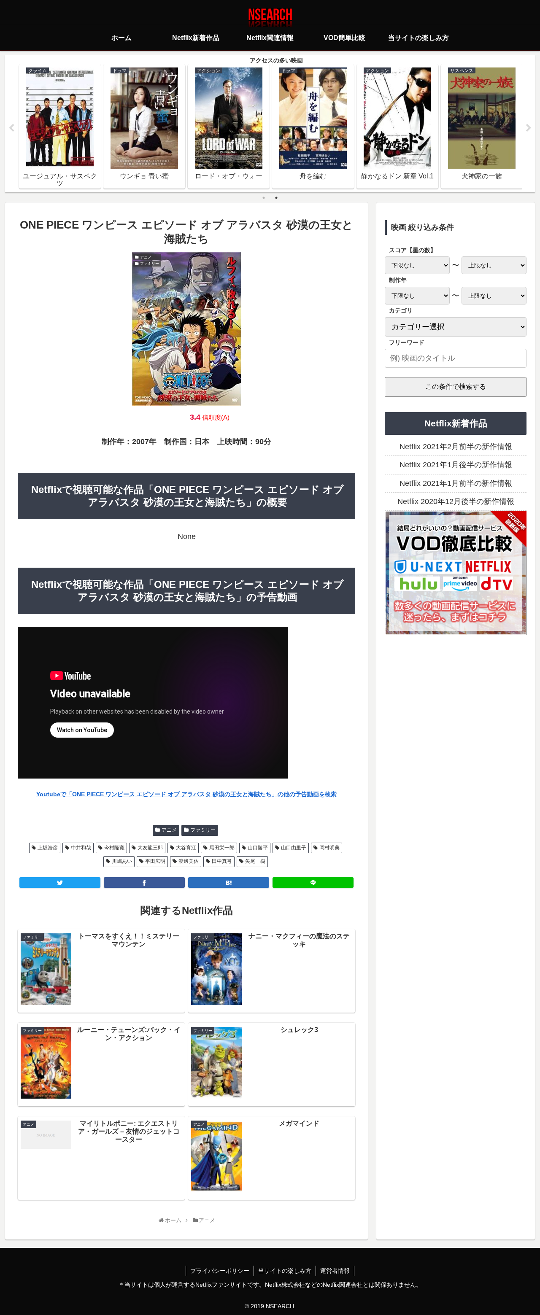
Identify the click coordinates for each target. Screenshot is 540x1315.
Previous (11, 128)
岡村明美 (329, 848)
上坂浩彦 (48, 848)
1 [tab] (263, 198)
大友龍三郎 (150, 848)
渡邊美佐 (188, 861)
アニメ (169, 830)
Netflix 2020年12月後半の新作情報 (455, 501)
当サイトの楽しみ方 (284, 1270)
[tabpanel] (60, 127)
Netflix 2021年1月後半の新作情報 (456, 465)
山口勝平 (258, 848)
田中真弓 (222, 861)
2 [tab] (276, 198)
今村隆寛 (114, 848)
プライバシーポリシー (219, 1270)
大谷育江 (186, 848)
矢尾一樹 (255, 861)
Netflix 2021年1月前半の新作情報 (456, 483)
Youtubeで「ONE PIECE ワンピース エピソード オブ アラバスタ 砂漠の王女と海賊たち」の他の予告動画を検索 (186, 794)
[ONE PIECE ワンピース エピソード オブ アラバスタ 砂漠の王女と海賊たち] (228, 882)
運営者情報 (335, 1270)
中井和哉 (81, 848)
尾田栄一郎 (222, 848)
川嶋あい (122, 861)
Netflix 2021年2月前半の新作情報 (456, 446)
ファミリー (203, 830)
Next (528, 128)
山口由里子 (293, 848)
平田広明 (155, 861)
